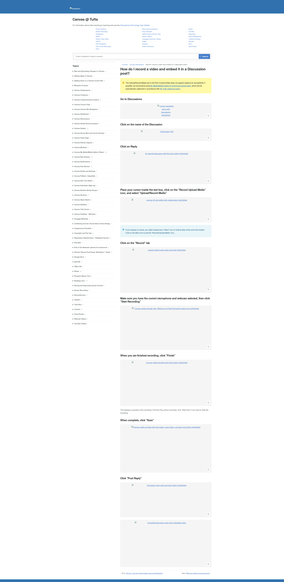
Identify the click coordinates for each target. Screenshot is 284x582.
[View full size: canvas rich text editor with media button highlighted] (166, 210)
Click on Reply (128, 146)
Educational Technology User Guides (135, 25)
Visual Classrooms (148, 46)
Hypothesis (192, 34)
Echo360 (191, 31)
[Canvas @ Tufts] (75, 8)
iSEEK (98, 36)
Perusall (191, 41)
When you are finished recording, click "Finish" (147, 355)
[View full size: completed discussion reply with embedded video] (166, 543)
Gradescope (99, 34)
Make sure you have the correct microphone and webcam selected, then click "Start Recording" (165, 300)
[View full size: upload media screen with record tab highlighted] (166, 270)
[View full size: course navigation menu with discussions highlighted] (166, 111)
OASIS (98, 41)
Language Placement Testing (151, 39)
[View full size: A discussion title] (166, 134)
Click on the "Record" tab (135, 242)
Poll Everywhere (101, 44)
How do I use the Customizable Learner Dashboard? (144, 573)
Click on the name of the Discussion (141, 124)
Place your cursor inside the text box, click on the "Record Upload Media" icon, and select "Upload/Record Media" (163, 191)
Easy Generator (147, 31)
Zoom (97, 49)
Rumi (190, 44)
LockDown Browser (195, 39)
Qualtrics (145, 44)
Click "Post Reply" (131, 478)
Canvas (125, 64)
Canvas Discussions (137, 64)
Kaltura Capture (147, 36)
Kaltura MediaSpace (195, 36)
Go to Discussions (131, 99)
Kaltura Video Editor (102, 39)
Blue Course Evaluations (150, 29)
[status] (165, 85)
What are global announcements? (198, 573)
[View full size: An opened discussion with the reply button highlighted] (166, 167)
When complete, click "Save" (137, 420)
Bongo (191, 29)
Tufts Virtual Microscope (103, 46)
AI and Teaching (101, 29)
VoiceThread (192, 46)
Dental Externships (102, 31)
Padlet (144, 41)
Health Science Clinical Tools (151, 34)
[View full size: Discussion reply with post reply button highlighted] (166, 500)
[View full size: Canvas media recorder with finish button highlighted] (166, 382)
